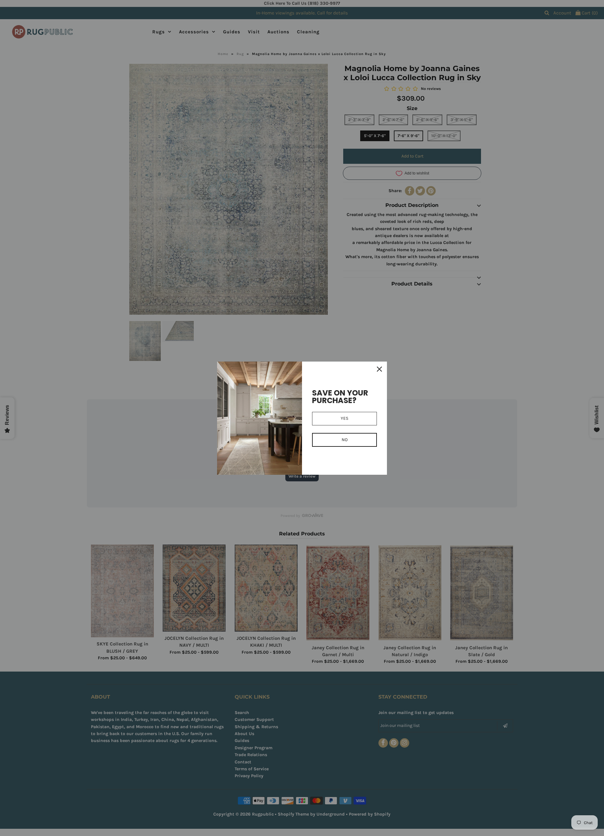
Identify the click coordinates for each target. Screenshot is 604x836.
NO (345, 439)
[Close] (379, 369)
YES (344, 418)
